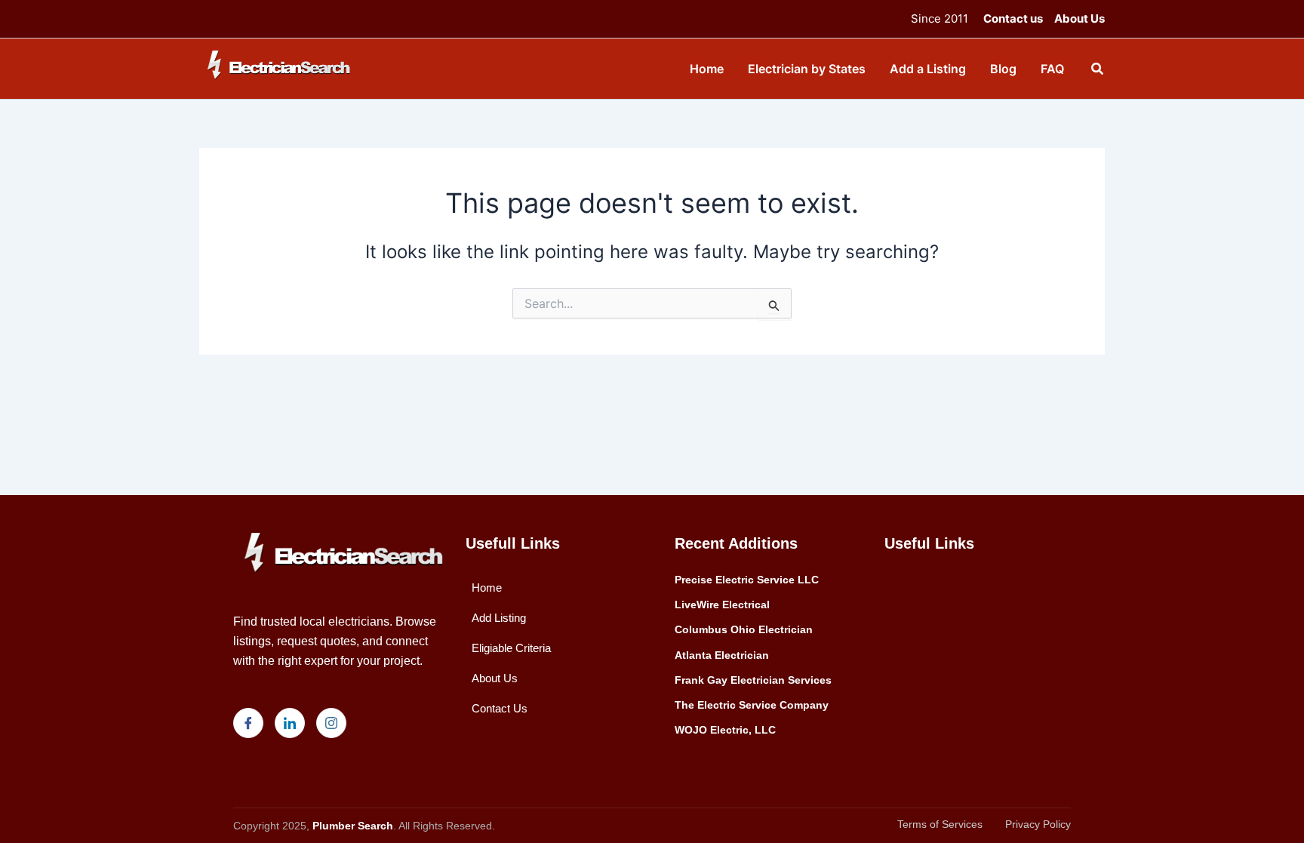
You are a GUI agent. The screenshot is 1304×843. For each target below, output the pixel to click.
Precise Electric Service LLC (747, 580)
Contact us (1013, 18)
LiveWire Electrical (722, 604)
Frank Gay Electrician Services (753, 680)
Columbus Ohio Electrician (744, 629)
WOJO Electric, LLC (725, 730)
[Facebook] (248, 723)
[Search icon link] (1098, 70)
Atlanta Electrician (722, 655)
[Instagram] (331, 723)
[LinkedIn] (290, 723)
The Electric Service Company (752, 705)
